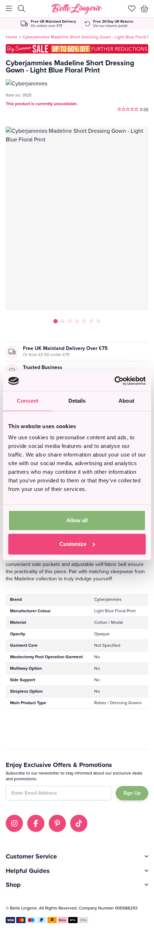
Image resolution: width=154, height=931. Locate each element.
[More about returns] (109, 24)
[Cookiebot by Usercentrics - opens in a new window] (114, 380)
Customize (72, 544)
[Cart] (144, 8)
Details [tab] (77, 401)
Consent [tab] (27, 401)
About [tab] (126, 401)
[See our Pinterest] (57, 823)
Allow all (77, 520)
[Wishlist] (132, 8)
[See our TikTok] (78, 823)
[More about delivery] (48, 24)
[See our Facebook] (35, 823)
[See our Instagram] (14, 823)
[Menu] (9, 8)
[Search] (21, 8)
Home (12, 37)
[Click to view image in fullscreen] (77, 218)
